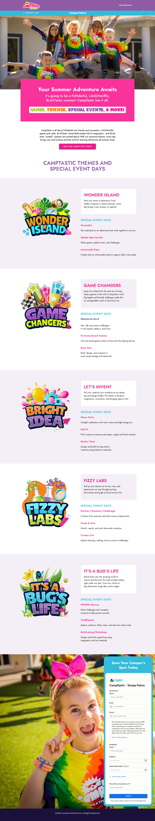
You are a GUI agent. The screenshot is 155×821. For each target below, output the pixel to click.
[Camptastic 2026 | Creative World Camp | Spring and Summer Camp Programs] (31, 5)
